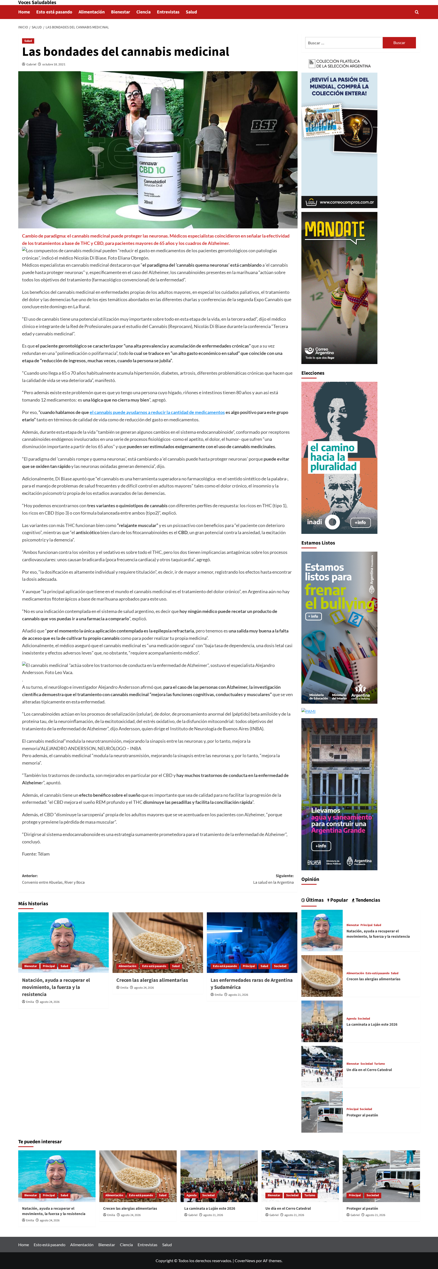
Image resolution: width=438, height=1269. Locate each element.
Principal (49, 966)
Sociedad (280, 966)
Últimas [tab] (314, 900)
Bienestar (120, 12)
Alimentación (92, 12)
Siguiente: (273, 879)
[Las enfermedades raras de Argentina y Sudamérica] (252, 942)
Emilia (30, 1002)
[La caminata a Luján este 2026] (322, 1020)
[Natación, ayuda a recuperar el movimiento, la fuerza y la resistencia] (63, 942)
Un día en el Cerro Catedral (369, 1070)
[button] (417, 12)
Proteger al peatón (362, 1115)
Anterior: (53, 879)
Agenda (351, 1019)
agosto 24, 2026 (50, 1002)
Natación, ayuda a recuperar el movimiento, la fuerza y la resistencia (56, 987)
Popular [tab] (338, 900)
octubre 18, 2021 (53, 64)
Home (24, 12)
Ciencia (143, 12)
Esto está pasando (54, 12)
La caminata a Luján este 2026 (371, 1024)
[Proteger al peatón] (322, 1111)
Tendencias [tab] (367, 900)
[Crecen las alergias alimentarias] (158, 942)
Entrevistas (168, 12)
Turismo (379, 1064)
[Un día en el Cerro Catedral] (322, 1066)
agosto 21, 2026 (238, 995)
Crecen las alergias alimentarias (152, 980)
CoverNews (245, 1260)
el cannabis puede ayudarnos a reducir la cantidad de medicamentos (157, 412)
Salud (191, 12)
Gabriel (31, 64)
